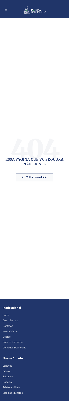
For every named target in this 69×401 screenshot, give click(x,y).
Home (6, 315)
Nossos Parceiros (13, 342)
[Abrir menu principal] (6, 10)
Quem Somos (10, 320)
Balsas (6, 371)
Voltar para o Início (36, 177)
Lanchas (7, 365)
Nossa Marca (10, 331)
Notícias (7, 382)
